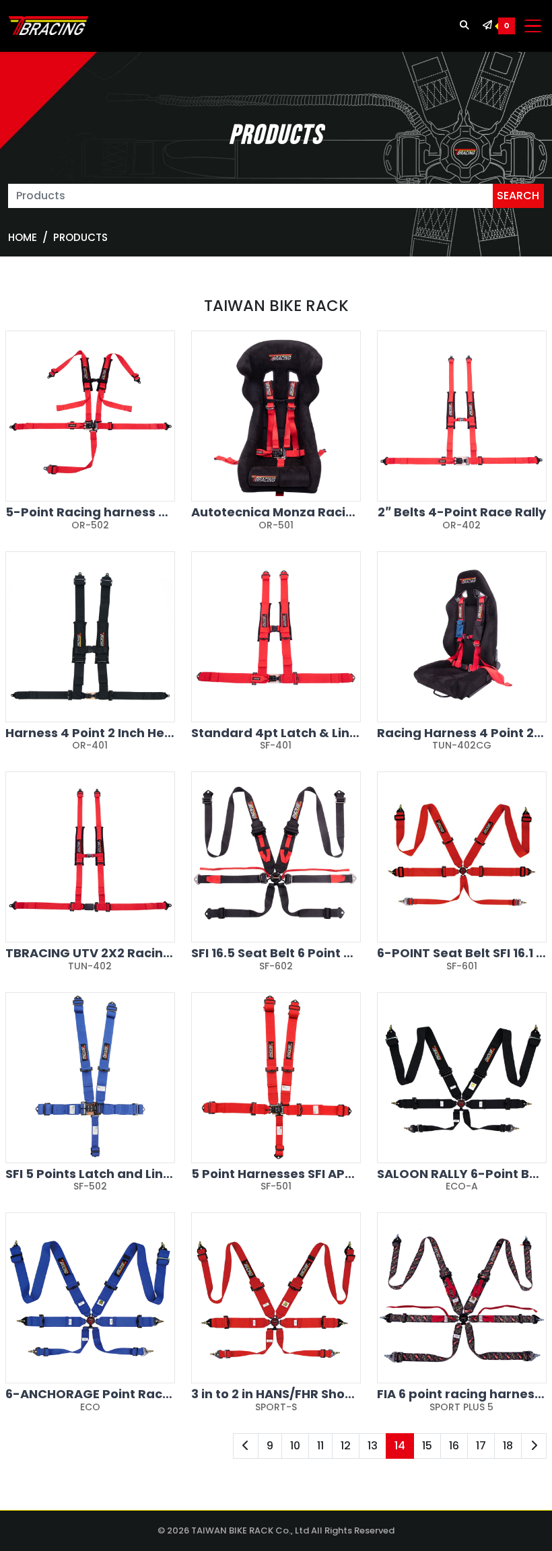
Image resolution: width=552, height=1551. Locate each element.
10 (295, 1445)
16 (454, 1445)
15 (427, 1445)
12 (346, 1445)
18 (508, 1445)
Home (22, 237)
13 (373, 1445)
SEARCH (518, 195)
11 (320, 1445)
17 (481, 1445)
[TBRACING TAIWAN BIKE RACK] (48, 26)
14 (399, 1445)
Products (80, 237)
